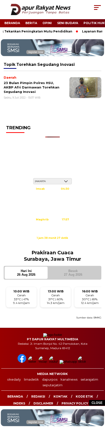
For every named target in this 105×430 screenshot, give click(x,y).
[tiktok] (82, 361)
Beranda (12, 23)
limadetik (31, 379)
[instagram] (43, 361)
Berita (31, 23)
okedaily (14, 379)
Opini (47, 23)
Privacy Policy (75, 403)
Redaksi (38, 396)
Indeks (19, 403)
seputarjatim (52, 385)
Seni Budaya (67, 23)
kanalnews (69, 379)
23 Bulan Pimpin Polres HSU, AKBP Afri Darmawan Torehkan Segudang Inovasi (31, 87)
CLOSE (97, 403)
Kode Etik (84, 396)
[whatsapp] (68, 361)
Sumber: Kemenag (52, 243)
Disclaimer (43, 403)
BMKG (97, 317)
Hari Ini (26, 272)
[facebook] (22, 361)
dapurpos (49, 379)
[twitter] (33, 361)
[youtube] (54, 361)
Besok (73, 272)
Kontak (60, 396)
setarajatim (89, 379)
